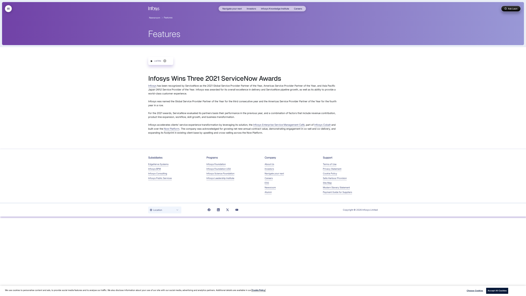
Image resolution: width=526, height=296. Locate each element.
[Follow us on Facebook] (209, 210)
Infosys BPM (154, 168)
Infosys (152, 85)
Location (158, 210)
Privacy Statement (332, 168)
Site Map (327, 182)
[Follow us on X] (227, 210)
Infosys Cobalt (322, 124)
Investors (251, 8)
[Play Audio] (151, 61)
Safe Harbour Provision (335, 178)
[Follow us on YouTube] (237, 210)
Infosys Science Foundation (220, 173)
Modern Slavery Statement (336, 187)
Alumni (268, 192)
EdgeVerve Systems (158, 164)
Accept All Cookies (497, 290)
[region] (263, 291)
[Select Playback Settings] (164, 61)
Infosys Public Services (160, 178)
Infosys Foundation (216, 164)
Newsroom (154, 17)
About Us (269, 164)
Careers (298, 8)
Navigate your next (232, 8)
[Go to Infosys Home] (154, 9)
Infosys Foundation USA (218, 168)
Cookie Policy (330, 173)
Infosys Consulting (157, 173)
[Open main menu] (8, 8)
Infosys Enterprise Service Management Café (279, 124)
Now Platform (171, 128)
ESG (267, 182)
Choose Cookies (475, 290)
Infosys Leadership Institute (220, 178)
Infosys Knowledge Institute (275, 8)
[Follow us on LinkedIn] (218, 210)
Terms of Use (329, 164)
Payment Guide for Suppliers (337, 192)
